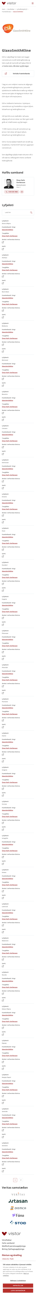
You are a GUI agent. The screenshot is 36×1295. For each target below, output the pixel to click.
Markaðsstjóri (21, 185)
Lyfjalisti (7, 205)
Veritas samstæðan (15, 1187)
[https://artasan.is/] (18, 1201)
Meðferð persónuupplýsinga (14, 1246)
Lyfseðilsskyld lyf (22, 9)
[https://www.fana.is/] (18, 1215)
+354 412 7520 (7, 1259)
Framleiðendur (6, 12)
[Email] (22, 192)
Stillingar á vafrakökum (18, 1280)
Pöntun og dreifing (12, 1255)
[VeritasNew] (18, 1194)
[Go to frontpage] (9, 3)
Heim (3, 9)
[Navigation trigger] (32, 3)
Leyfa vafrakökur (18, 1290)
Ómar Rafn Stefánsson (20, 181)
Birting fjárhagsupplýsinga (13, 1249)
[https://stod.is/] (18, 1222)
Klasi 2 (18, 187)
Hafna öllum (18, 1285)
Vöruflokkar (10, 9)
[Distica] (18, 1208)
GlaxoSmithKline (16, 50)
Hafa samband (8, 1243)
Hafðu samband (12, 172)
